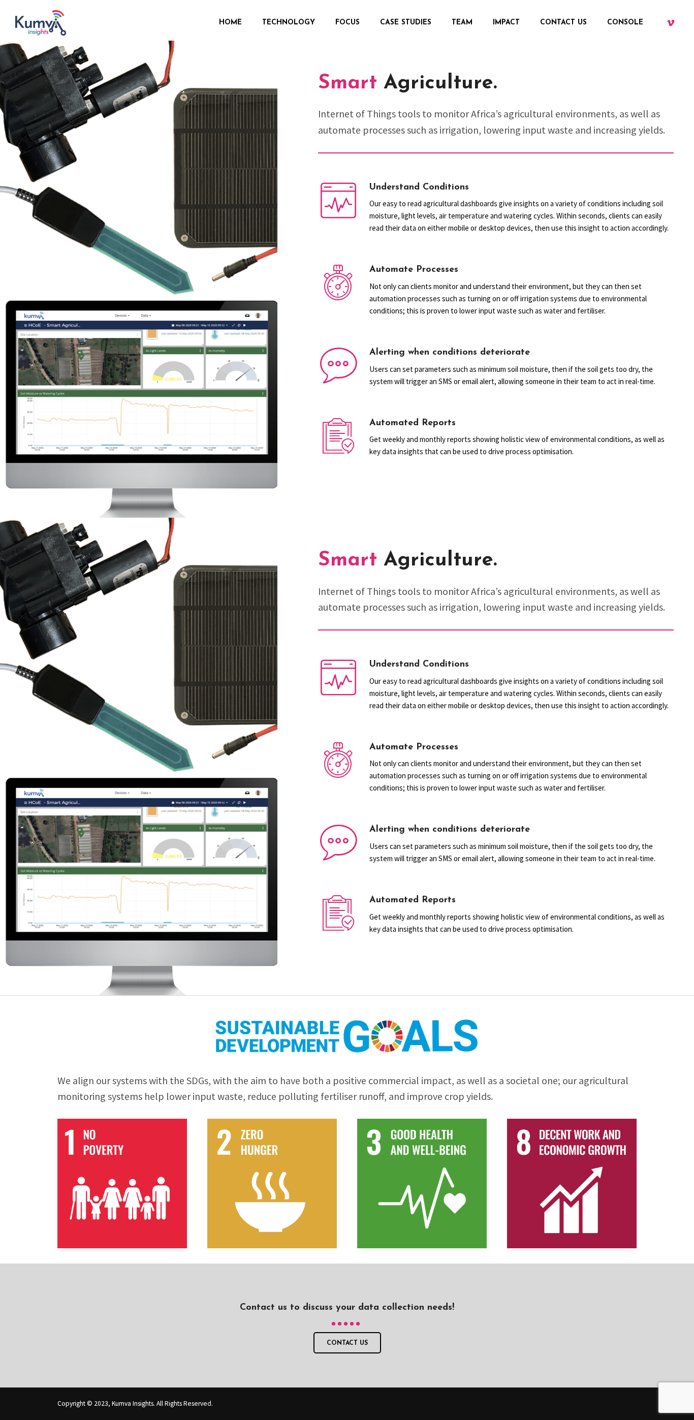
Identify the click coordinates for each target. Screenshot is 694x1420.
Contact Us (563, 22)
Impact (506, 22)
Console (625, 22)
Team (462, 22)
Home (230, 22)
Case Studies (405, 22)
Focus (347, 22)
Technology (288, 22)
